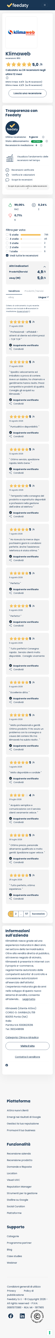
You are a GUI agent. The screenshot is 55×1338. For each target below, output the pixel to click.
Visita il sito (27, 1046)
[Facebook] (7, 1065)
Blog (9, 1249)
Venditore (14, 291)
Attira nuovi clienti (17, 1110)
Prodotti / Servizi (34, 291)
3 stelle (14, 243)
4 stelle (14, 239)
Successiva (38, 913)
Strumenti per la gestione (22, 1193)
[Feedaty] (17, 5)
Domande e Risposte (19, 1167)
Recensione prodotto (19, 1160)
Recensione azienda (19, 1153)
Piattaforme (14, 1213)
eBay (11, 297)
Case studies (14, 1256)
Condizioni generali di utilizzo (24, 1286)
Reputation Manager (19, 1186)
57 (26, 913)
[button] (28, 158)
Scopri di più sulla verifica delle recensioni (27, 186)
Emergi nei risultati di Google (24, 1117)
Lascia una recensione (28, 93)
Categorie (13, 1236)
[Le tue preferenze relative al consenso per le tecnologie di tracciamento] (50, 1333)
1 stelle (14, 251)
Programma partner (19, 1243)
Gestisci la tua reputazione (23, 1123)
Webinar (12, 1263)
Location (12, 1173)
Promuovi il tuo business (21, 1130)
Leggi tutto (28, 999)
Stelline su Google (17, 1200)
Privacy (11, 1291)
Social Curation (16, 1206)
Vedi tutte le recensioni (24, 255)
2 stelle (14, 247)
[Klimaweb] (21, 32)
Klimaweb (18, 53)
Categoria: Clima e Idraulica (22, 1037)
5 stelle (14, 235)
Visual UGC (13, 1180)
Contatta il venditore (27, 1057)
